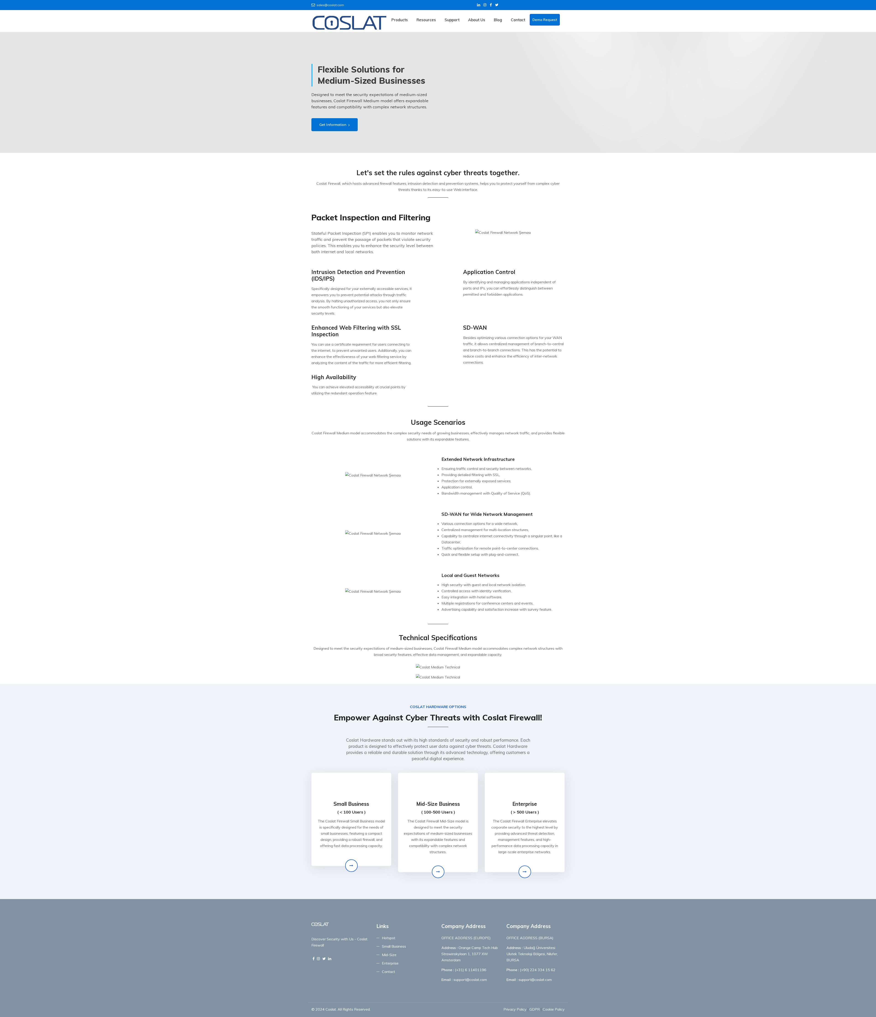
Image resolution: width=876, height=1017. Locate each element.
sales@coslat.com (330, 5)
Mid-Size (389, 954)
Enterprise (390, 963)
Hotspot (388, 938)
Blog (498, 19)
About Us (476, 19)
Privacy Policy (515, 1009)
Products (399, 19)
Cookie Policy (554, 1009)
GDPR (534, 1009)
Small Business (394, 946)
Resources (426, 19)
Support (452, 19)
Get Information (333, 124)
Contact (518, 19)
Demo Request (544, 20)
